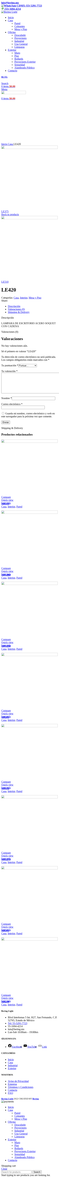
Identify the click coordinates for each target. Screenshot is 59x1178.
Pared (17, 23)
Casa (11, 144)
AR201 (5, 717)
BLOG (4, 77)
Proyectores (20, 38)
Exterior (12, 1068)
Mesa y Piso (20, 29)
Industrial (19, 41)
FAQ (10, 1093)
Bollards (18, 58)
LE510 (5, 281)
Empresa (12, 1084)
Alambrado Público (24, 67)
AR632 (5, 788)
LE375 (5, 211)
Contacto (12, 1090)
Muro (17, 52)
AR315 (5, 503)
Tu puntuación (9, 365)
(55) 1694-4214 (12, 9)
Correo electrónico (11, 404)
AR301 (5, 930)
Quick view (7, 500)
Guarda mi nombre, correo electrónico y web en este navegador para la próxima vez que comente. (28, 415)
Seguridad (19, 64)
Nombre (6, 398)
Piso (16, 55)
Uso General (21, 44)
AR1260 (5, 574)
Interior (23, 297)
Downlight (20, 35)
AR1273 (5, 859)
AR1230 (5, 646)
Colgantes (19, 26)
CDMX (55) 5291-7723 (29, 5)
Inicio (4, 144)
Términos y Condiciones (20, 1087)
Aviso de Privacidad (18, 1081)
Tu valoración (9, 371)
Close (4, 1168)
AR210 (5, 1001)
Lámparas (19, 47)
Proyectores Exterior (25, 61)
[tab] (33, 306)
